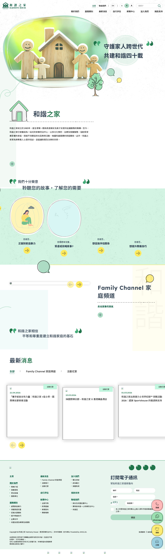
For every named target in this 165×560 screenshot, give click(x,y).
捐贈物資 (76, 486)
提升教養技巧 (16, 516)
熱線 (157, 508)
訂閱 (157, 545)
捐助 (157, 533)
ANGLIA (83, 532)
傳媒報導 (45, 513)
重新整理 (121, 503)
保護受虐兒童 (16, 509)
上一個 (70, 284)
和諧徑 (75, 509)
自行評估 (117, 11)
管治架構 (14, 493)
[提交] (159, 5)
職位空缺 (76, 480)
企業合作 (14, 519)
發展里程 (14, 490)
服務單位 (14, 496)
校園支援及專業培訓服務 (20, 522)
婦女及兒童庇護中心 (80, 503)
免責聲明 (142, 532)
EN (113, 6)
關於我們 (75, 11)
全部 (12, 371)
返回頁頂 (158, 554)
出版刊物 (45, 503)
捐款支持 (159, 11)
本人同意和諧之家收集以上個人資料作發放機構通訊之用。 (135, 510)
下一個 (79, 284)
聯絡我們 (102, 6)
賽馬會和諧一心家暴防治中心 (84, 506)
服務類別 (89, 11)
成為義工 (76, 483)
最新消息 (103, 11)
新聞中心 (131, 11)
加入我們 (145, 11)
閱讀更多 (12, 164)
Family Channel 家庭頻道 (41, 371)
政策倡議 (45, 506)
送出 (133, 517)
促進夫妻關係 (16, 513)
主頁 (94, 6)
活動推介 (45, 483)
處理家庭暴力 (16, 506)
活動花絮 (72, 371)
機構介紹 (14, 487)
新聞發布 (45, 509)
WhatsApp (157, 520)
